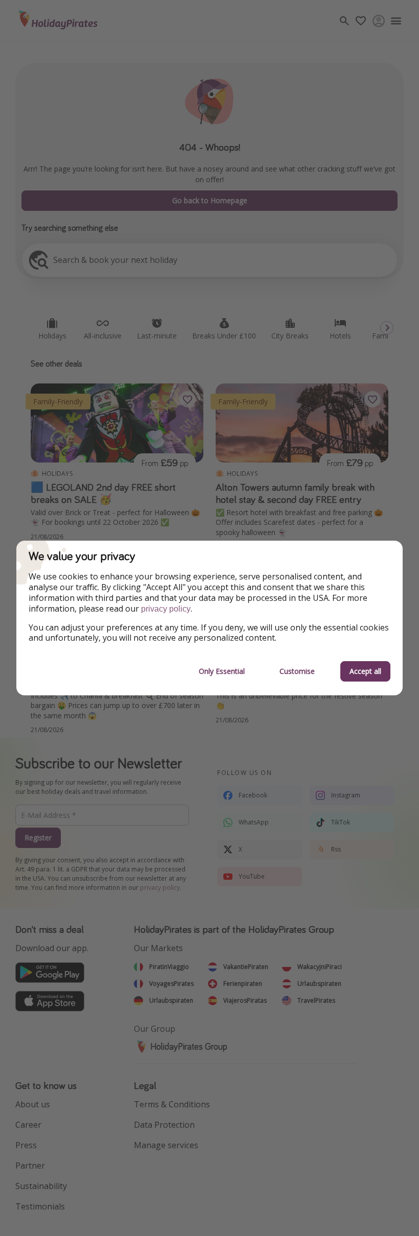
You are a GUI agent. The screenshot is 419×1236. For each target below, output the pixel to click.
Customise (297, 671)
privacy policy (166, 608)
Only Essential (222, 671)
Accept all (365, 671)
